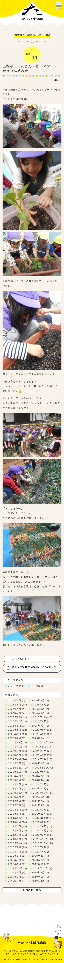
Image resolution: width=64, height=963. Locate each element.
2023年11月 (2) (44, 767)
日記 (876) (36, 685)
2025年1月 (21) (41, 738)
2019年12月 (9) (41, 864)
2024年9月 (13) (44, 746)
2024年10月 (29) (18, 746)
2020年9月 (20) (17, 847)
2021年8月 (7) (42, 822)
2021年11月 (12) (18, 817)
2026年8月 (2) (16, 700)
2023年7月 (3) (16, 776)
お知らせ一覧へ (32, 890)
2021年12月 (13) (42, 813)
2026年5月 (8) (42, 704)
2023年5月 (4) (16, 780)
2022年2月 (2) (42, 809)
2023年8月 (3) (42, 771)
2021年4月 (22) (42, 830)
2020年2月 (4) (40, 859)
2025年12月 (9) (17, 717)
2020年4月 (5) (40, 855)
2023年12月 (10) (18, 767)
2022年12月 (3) (41, 788)
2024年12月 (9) (17, 742)
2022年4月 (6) (40, 805)
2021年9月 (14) (17, 822)
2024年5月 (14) (42, 754)
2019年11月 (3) (17, 868)
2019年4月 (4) (40, 880)
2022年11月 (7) (17, 792)
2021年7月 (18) (17, 826)
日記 (56, 80)
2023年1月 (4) (16, 788)
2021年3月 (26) (17, 834)
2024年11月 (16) (43, 742)
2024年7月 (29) (42, 750)
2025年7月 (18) (41, 725)
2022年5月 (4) (16, 805)
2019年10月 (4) (42, 868)
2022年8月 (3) (40, 796)
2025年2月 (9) (16, 738)
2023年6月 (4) (40, 776)
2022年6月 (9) (40, 801)
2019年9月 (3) (16, 872)
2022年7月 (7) (16, 801)
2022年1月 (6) (16, 813)
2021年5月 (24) (17, 830)
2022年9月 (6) (16, 796)
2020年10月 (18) (43, 843)
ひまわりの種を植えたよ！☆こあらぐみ (31, 668)
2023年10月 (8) (17, 771)
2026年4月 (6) (16, 708)
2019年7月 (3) (16, 876)
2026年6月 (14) (17, 704)
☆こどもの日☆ (21, 658)
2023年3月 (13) (17, 784)
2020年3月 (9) (16, 859)
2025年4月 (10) (17, 734)
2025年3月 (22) (42, 734)
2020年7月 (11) (17, 851)
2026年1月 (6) (40, 712)
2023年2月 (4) (42, 784)
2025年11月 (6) (42, 717)
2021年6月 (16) (42, 826)
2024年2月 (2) (16, 763)
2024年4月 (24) (17, 759)
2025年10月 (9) (17, 721)
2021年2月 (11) (42, 834)
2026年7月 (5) (40, 700)
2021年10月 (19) (45, 817)
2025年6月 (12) (17, 729)
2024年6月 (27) (17, 754)
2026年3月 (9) (40, 708)
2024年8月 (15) (17, 750)
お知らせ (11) (16, 685)
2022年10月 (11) (43, 792)
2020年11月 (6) (17, 843)
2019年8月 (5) (40, 872)
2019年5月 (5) (16, 880)
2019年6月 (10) (41, 876)
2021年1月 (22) (17, 838)
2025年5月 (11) (42, 729)
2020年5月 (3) (16, 855)
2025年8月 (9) (16, 725)
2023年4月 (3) (40, 780)
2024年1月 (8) (40, 763)
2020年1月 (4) (16, 864)
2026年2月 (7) (16, 712)
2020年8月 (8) (42, 847)
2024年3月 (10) (42, 759)
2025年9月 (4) (42, 721)
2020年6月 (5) (42, 851)
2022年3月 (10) (17, 809)
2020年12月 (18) (43, 838)
